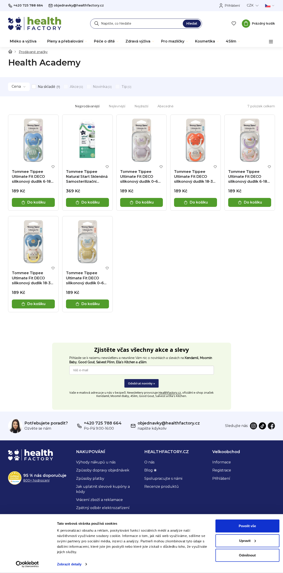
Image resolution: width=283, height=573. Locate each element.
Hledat (191, 23)
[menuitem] (25, 41)
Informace (221, 462)
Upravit (245, 540)
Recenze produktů (161, 486)
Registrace (221, 470)
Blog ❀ (150, 470)
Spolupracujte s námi (163, 478)
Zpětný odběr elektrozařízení (103, 508)
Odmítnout (247, 555)
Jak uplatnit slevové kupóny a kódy (103, 489)
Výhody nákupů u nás (95, 462)
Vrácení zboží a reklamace (99, 500)
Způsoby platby (90, 478)
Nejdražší (141, 106)
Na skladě (48, 87)
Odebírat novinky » (141, 383)
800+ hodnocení (36, 480)
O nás (149, 462)
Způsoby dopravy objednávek (102, 470)
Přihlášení (221, 478)
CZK (250, 5)
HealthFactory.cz (170, 392)
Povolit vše (247, 526)
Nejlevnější (117, 106)
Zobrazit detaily (69, 564)
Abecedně (165, 106)
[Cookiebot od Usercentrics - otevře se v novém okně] (27, 564)
